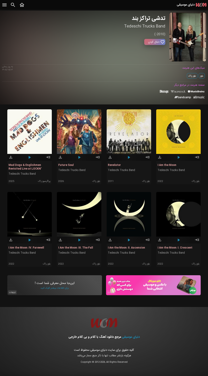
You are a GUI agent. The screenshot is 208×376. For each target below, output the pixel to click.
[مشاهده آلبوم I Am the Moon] (197, 159)
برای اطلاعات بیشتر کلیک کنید (54, 288)
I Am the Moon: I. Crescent (175, 248)
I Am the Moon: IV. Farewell (26, 248)
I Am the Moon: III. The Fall (75, 248)
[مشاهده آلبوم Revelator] (147, 159)
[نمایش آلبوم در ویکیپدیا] (178, 93)
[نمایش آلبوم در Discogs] (164, 93)
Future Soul (66, 165)
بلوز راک (192, 76)
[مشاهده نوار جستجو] (13, 7)
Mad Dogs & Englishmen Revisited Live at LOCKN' (25, 167)
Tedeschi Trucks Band (22, 174)
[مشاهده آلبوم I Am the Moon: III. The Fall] (97, 242)
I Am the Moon (167, 165)
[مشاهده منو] (4, 7)
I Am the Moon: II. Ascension (126, 248)
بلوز (201, 76)
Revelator (114, 165)
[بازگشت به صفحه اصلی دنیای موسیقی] (22, 7)
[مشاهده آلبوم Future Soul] (97, 159)
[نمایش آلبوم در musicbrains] (196, 92)
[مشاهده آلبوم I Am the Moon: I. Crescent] (197, 242)
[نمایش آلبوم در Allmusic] (199, 98)
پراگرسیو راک (44, 181)
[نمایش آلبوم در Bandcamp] (182, 98)
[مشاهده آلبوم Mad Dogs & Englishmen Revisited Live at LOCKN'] (48, 159)
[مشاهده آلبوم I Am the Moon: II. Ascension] (147, 242)
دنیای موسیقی (131, 337)
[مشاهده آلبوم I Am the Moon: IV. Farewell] (48, 242)
